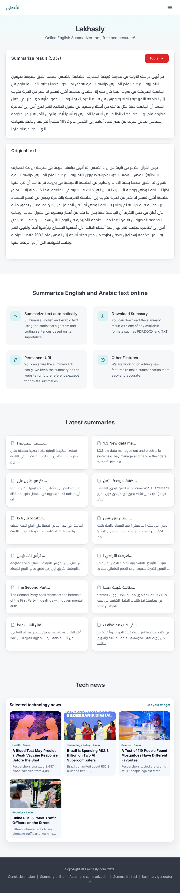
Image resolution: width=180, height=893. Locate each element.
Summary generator (157, 876)
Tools (154, 58)
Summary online (52, 876)
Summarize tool (125, 876)
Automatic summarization (88, 876)
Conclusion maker (21, 876)
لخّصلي (12, 7)
